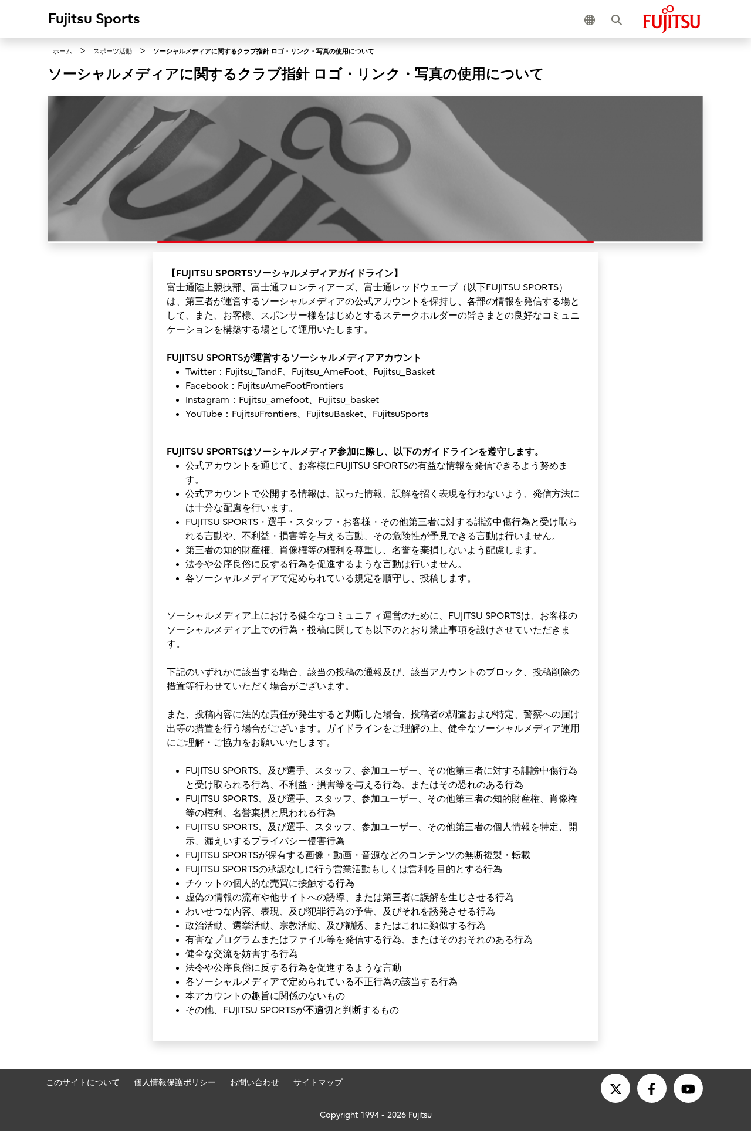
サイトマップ (318, 1083)
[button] (592, 18)
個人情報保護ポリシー (175, 1083)
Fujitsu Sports (94, 19)
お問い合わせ (254, 1083)
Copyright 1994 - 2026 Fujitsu (376, 1115)
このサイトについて (83, 1083)
